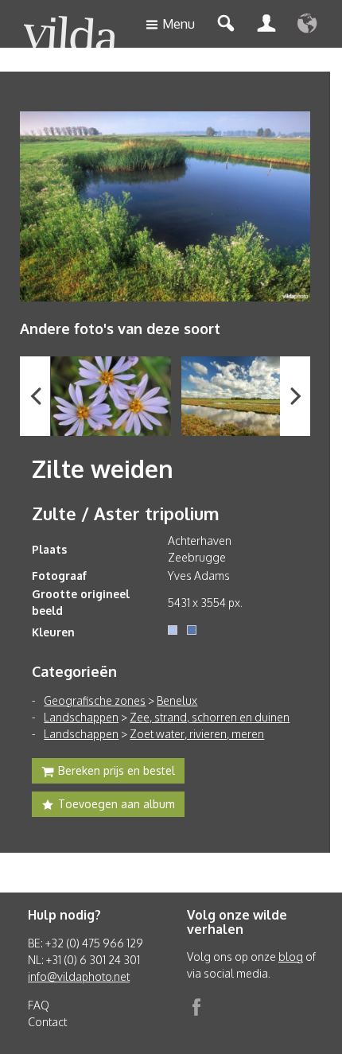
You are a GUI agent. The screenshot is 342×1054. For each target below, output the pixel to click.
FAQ (38, 1005)
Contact (47, 1022)
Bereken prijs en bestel (116, 770)
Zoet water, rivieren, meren (197, 734)
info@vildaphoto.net (79, 976)
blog (290, 956)
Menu (178, 24)
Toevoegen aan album (116, 804)
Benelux (177, 700)
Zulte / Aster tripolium (126, 513)
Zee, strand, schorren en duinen (210, 717)
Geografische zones (95, 700)
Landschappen (81, 717)
